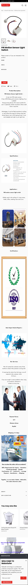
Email (3, 64)
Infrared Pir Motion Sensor (9, 10)
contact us (7, 55)
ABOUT (3, 491)
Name (2, 60)
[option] (14, 25)
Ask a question (6, 495)
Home (2, 10)
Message (4, 69)
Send (4, 82)
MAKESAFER (5, 556)
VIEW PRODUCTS (7, 582)
